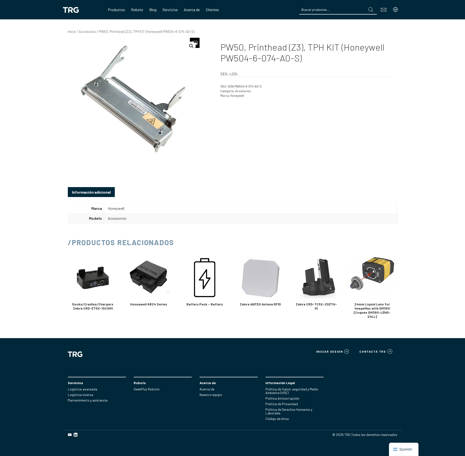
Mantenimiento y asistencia (88, 400)
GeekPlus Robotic (147, 389)
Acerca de (207, 389)
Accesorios (87, 31)
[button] (191, 46)
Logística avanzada (82, 389)
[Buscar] (371, 10)
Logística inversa (80, 395)
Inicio (72, 31)
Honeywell (237, 96)
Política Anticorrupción (282, 398)
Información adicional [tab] (91, 192)
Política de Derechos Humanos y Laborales (288, 411)
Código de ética (277, 419)
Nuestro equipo (211, 395)
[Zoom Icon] (195, 43)
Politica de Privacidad (281, 404)
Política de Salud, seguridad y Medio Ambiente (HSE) (291, 391)
